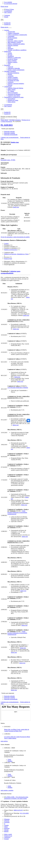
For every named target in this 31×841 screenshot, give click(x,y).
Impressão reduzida (9, 131)
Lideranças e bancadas (14, 68)
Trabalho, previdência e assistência (17, 50)
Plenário (10, 74)
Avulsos (6, 243)
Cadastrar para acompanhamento (10, 137)
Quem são (10, 66)
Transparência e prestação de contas (14, 97)
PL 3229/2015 (7, 125)
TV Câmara (11, 91)
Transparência (11, 98)
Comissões (10, 76)
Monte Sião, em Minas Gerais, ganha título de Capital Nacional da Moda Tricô (16, 730)
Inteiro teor (15, 142)
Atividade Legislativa (10, 71)
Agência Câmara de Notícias (15, 88)
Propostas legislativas (13, 73)
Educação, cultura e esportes (15, 41)
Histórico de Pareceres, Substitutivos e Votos (16, 254)
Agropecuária (11, 31)
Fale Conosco (8, 12)
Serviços (10, 54)
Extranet (6, 839)
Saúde (9, 47)
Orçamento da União (13, 80)
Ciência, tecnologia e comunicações (17, 34)
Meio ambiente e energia (14, 42)
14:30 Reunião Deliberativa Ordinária (17, 387)
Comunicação (8, 86)
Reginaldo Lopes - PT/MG (8, 160)
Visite (9, 63)
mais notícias (4, 741)
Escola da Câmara (12, 59)
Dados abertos (11, 102)
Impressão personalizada (10, 134)
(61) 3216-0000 (24, 813)
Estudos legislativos (13, 79)
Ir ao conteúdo (8, 2)
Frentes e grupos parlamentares (16, 69)
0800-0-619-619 (18, 810)
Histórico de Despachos (10, 249)
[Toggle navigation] (9, 27)
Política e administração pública (16, 44)
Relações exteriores (13, 45)
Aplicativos (7, 837)
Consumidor (11, 36)
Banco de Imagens (13, 92)
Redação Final (8, 258)
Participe (10, 85)
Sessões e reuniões (13, 77)
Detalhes (10, 761)
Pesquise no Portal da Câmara (9, 116)
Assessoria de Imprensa (14, 94)
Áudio (9, 759)
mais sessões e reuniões (7, 790)
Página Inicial (4, 120)
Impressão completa (9, 133)
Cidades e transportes (13, 33)
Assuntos (6, 30)
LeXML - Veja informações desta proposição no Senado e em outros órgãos (16, 797)
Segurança (10, 48)
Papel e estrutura (12, 60)
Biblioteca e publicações (14, 57)
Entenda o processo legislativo (16, 83)
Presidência (11, 56)
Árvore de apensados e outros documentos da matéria (15, 237)
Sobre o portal (8, 834)
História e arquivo (12, 62)
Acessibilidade (8, 11)
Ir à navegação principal (10, 3)
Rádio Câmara (11, 89)
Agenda (10, 53)
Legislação (10, 82)
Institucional (7, 51)
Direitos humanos (12, 37)
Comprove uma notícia (14, 95)
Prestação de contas (13, 100)
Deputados (7, 65)
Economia (10, 39)
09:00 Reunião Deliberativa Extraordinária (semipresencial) (17, 512)
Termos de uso (8, 836)
